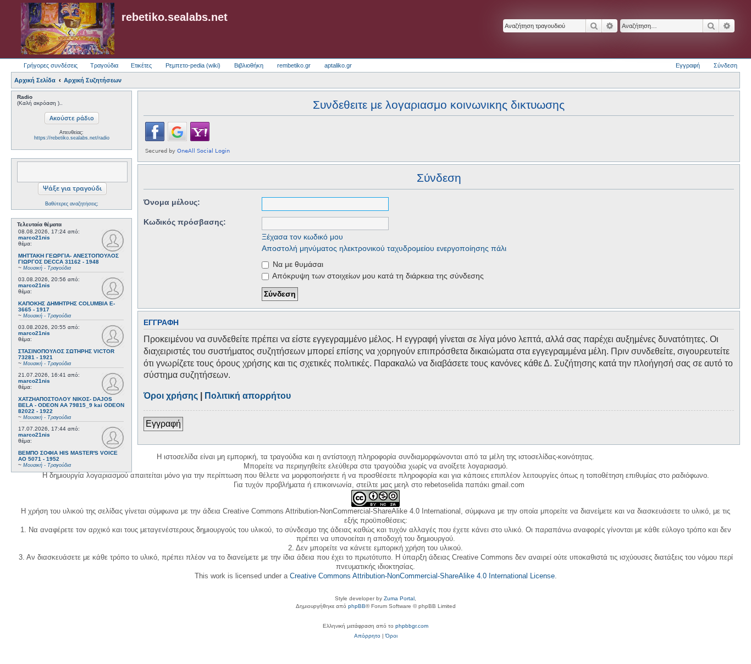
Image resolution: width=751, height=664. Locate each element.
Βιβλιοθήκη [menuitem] (248, 65)
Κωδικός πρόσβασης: (184, 221)
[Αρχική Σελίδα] (68, 29)
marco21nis (34, 238)
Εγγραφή (163, 423)
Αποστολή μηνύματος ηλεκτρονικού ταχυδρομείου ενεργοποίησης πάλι (384, 248)
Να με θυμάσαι (296, 264)
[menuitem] (367, 636)
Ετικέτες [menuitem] (141, 65)
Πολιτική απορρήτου (248, 395)
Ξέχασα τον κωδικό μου (302, 236)
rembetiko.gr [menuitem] (294, 65)
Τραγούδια (104, 65)
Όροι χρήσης (170, 395)
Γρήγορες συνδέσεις (51, 65)
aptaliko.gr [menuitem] (338, 65)
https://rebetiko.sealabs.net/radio (71, 138)
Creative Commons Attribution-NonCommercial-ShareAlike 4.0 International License (422, 576)
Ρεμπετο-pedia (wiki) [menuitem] (192, 65)
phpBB (357, 606)
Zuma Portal (399, 598)
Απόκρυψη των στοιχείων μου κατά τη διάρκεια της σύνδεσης (377, 275)
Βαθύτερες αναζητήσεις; (71, 204)
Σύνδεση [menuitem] (725, 65)
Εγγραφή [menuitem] (688, 65)
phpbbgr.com (411, 626)
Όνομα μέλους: (171, 202)
